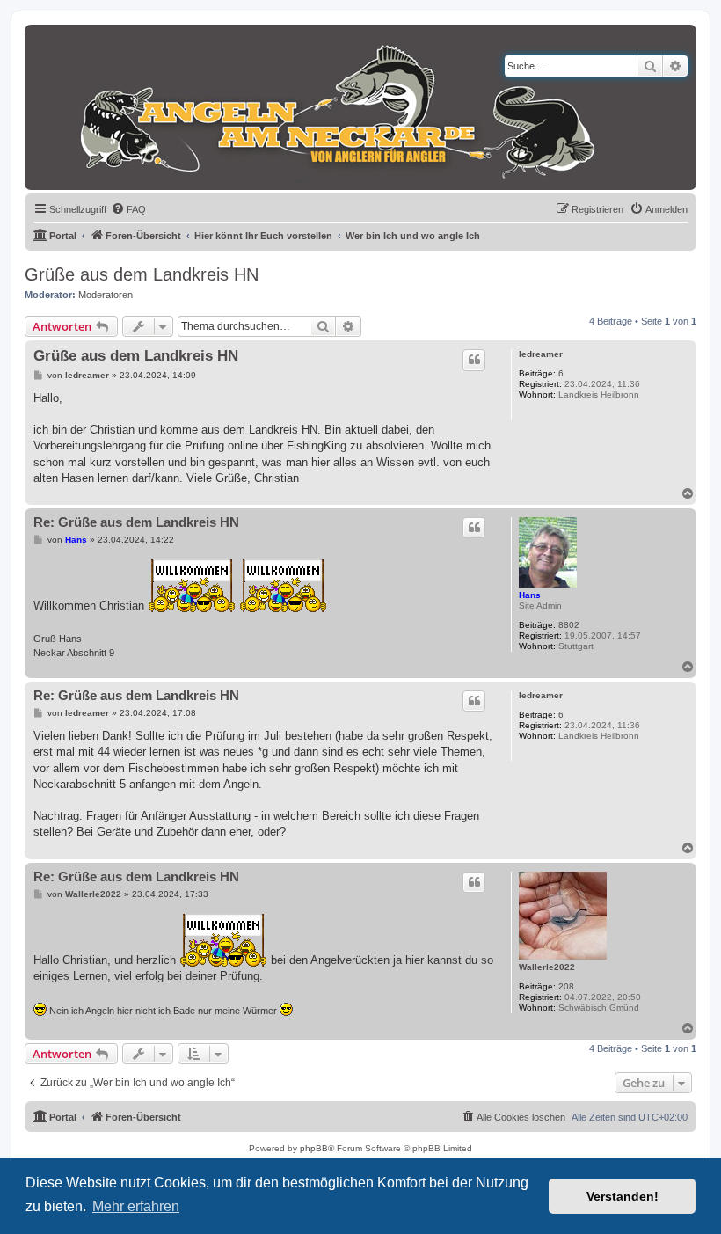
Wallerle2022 (547, 967)
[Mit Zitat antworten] (473, 359)
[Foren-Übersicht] (320, 107)
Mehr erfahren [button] (135, 1206)
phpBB (314, 1148)
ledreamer (541, 354)
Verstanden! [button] (622, 1196)
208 (566, 986)
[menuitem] (128, 209)
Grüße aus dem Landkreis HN (142, 274)
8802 (568, 625)
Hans (530, 595)
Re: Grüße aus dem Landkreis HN (136, 522)
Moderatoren (105, 294)
